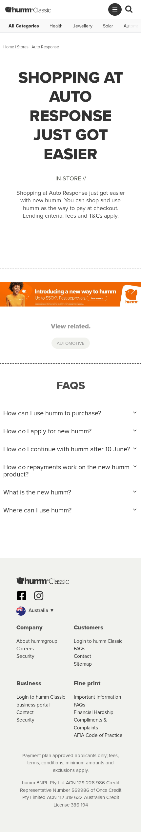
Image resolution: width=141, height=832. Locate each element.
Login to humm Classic (98, 640)
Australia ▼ (40, 610)
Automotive (71, 343)
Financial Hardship (93, 712)
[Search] (129, 9)
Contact (82, 655)
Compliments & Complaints (90, 723)
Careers (25, 648)
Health (56, 26)
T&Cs (95, 215)
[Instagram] (38, 596)
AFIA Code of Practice (98, 735)
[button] (70, 611)
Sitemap (83, 663)
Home (8, 47)
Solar (108, 26)
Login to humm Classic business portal (40, 700)
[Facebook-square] (21, 596)
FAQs (79, 648)
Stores (23, 47)
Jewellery (82, 26)
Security (25, 655)
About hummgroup (36, 640)
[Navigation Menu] (115, 9)
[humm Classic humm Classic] (28, 9)
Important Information (97, 696)
